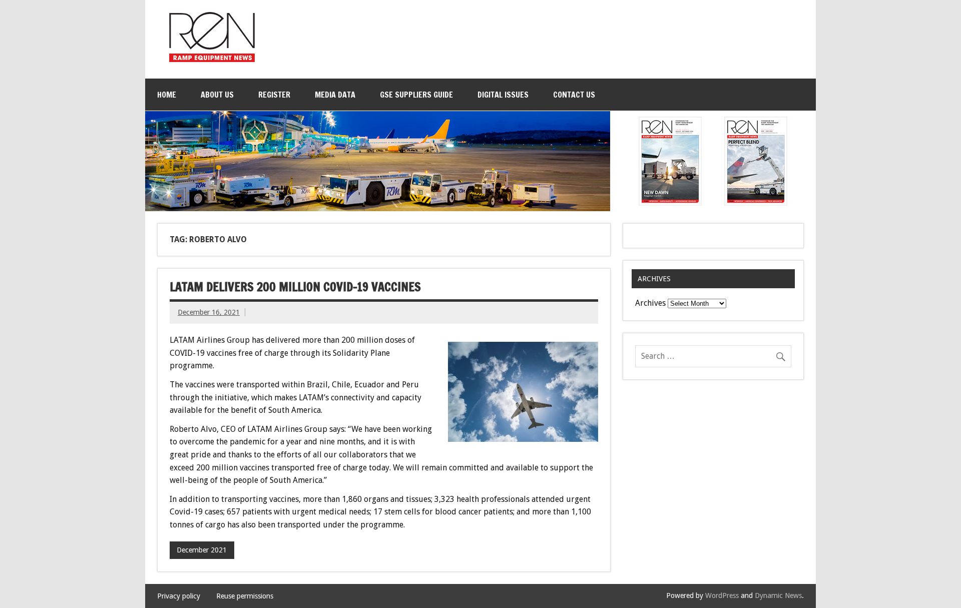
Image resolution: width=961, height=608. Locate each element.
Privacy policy (178, 595)
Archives (650, 303)
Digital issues (503, 94)
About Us (217, 94)
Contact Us (574, 94)
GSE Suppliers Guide (416, 94)
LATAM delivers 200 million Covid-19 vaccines (295, 286)
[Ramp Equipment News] (212, 59)
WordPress (722, 595)
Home (166, 94)
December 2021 (202, 550)
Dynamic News (778, 595)
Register (274, 94)
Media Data (335, 94)
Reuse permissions (244, 595)
